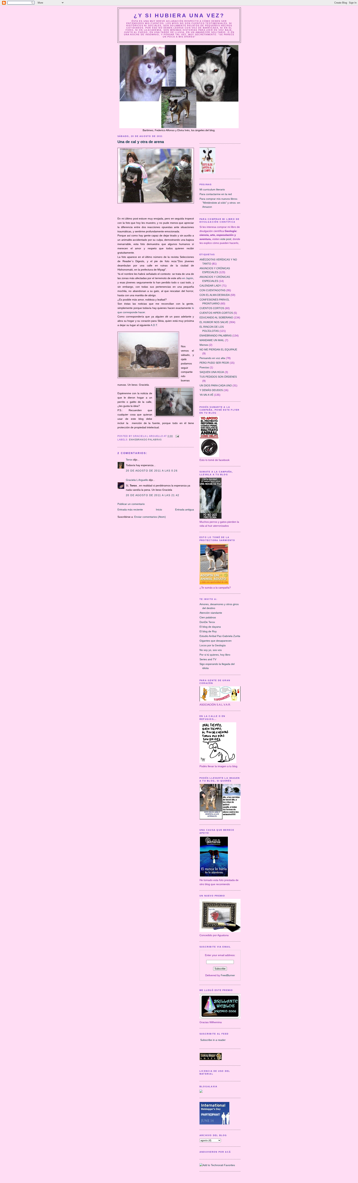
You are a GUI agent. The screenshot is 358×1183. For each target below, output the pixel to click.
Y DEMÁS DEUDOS (211, 390)
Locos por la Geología (213, 645)
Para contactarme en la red (216, 194)
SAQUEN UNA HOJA (212, 372)
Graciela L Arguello (137, 479)
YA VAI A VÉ (206, 394)
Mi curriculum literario (212, 189)
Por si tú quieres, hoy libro (215, 654)
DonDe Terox (207, 622)
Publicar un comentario (131, 503)
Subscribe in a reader (213, 1039)
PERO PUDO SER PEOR (214, 362)
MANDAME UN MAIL (212, 340)
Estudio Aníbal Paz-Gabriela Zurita (220, 636)
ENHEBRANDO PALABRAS (145, 439)
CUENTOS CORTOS (212, 308)
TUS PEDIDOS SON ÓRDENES (218, 376)
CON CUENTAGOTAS (212, 290)
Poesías (204, 367)
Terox (129, 459)
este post (225, 239)
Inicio (159, 509)
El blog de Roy (208, 631)
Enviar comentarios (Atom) (150, 516)
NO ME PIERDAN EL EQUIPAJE (218, 349)
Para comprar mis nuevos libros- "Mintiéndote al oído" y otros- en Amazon (220, 202)
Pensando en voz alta (212, 358)
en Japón (187, 278)
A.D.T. (154, 325)
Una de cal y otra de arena (140, 142)
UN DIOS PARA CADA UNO (216, 385)
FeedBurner (228, 975)
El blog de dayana (210, 626)
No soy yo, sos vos (211, 650)
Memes (204, 344)
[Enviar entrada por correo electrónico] (177, 436)
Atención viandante (211, 612)
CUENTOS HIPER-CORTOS (216, 312)
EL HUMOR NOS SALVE (214, 322)
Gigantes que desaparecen (216, 640)
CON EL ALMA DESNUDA (215, 294)
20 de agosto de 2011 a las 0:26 (152, 470)
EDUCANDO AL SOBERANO (216, 317)
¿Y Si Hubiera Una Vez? (179, 15)
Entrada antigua (184, 509)
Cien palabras (208, 617)
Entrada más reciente (130, 509)
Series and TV (208, 659)
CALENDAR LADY (210, 285)
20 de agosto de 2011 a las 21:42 (152, 495)
